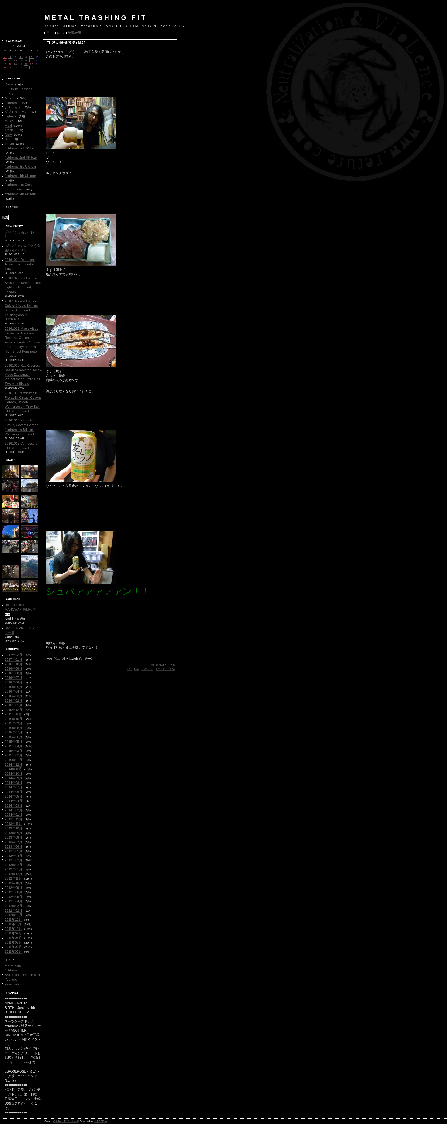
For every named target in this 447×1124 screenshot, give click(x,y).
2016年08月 (13, 673)
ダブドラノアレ (16, 112)
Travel (9, 144)
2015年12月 (13, 710)
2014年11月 (13, 769)
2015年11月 (13, 714)
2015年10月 (13, 719)
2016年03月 (13, 696)
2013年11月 (13, 823)
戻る (49, 33)
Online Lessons (20, 89)
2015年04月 (13, 746)
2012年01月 (13, 915)
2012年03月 (13, 906)
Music (9, 121)
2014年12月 (13, 764)
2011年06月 (13, 947)
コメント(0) (147, 669)
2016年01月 (13, 705)
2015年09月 (13, 723)
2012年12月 (13, 874)
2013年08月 (13, 837)
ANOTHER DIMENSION (22, 975)
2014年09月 (13, 778)
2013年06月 (13, 846)
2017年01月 (13, 659)
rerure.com (13, 966)
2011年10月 (13, 928)
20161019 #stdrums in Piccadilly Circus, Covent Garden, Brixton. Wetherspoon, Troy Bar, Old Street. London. (23, 402)
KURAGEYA (100, 1121)
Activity (10, 98)
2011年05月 (13, 951)
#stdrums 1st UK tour (20, 148)
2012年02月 (13, 910)
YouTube (11, 979)
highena (11, 116)
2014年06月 (13, 792)
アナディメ (13, 107)
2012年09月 (13, 888)
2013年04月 (13, 856)
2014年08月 (13, 782)
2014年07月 (13, 787)
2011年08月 (13, 938)
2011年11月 (13, 924)
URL (129, 669)
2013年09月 (13, 833)
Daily (136, 669)
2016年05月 (13, 687)
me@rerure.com (17, 1062)
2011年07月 (13, 942)
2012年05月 (13, 897)
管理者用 (74, 33)
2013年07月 (13, 842)
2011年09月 (13, 933)
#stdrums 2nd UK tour (21, 157)
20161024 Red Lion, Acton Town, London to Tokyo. (21, 264)
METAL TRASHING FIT (95, 17)
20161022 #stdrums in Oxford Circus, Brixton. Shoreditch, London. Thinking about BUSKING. (21, 310)
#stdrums (11, 103)
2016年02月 (13, 700)
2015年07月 (13, 732)
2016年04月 (13, 691)
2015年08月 (13, 728)
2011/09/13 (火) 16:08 (162, 664)
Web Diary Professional (65, 1121)
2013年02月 (13, 865)
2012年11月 (13, 878)
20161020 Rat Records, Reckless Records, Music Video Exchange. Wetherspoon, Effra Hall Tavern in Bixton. (23, 374)
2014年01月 (13, 814)
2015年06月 (13, 737)
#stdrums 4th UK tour (20, 175)
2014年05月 (13, 796)
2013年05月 (13, 851)
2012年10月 (13, 883)
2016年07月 (13, 677)
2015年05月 (13, 742)
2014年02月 (13, 810)
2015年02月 (13, 755)
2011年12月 (13, 919)
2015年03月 (13, 751)
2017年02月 (13, 655)
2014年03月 (13, 805)
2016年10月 (13, 664)
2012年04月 (13, 901)
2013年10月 (13, 828)
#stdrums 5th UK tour (20, 194)
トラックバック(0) (165, 669)
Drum (9, 84)
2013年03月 (13, 860)
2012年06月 (13, 892)
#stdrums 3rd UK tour (20, 166)
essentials (12, 984)
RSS (60, 33)
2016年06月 (13, 682)
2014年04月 (13, 801)
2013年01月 (13, 869)
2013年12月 (13, 819)
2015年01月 (13, 760)
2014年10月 (13, 773)
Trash (9, 130)
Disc (8, 139)
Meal (8, 125)
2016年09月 (13, 668)
